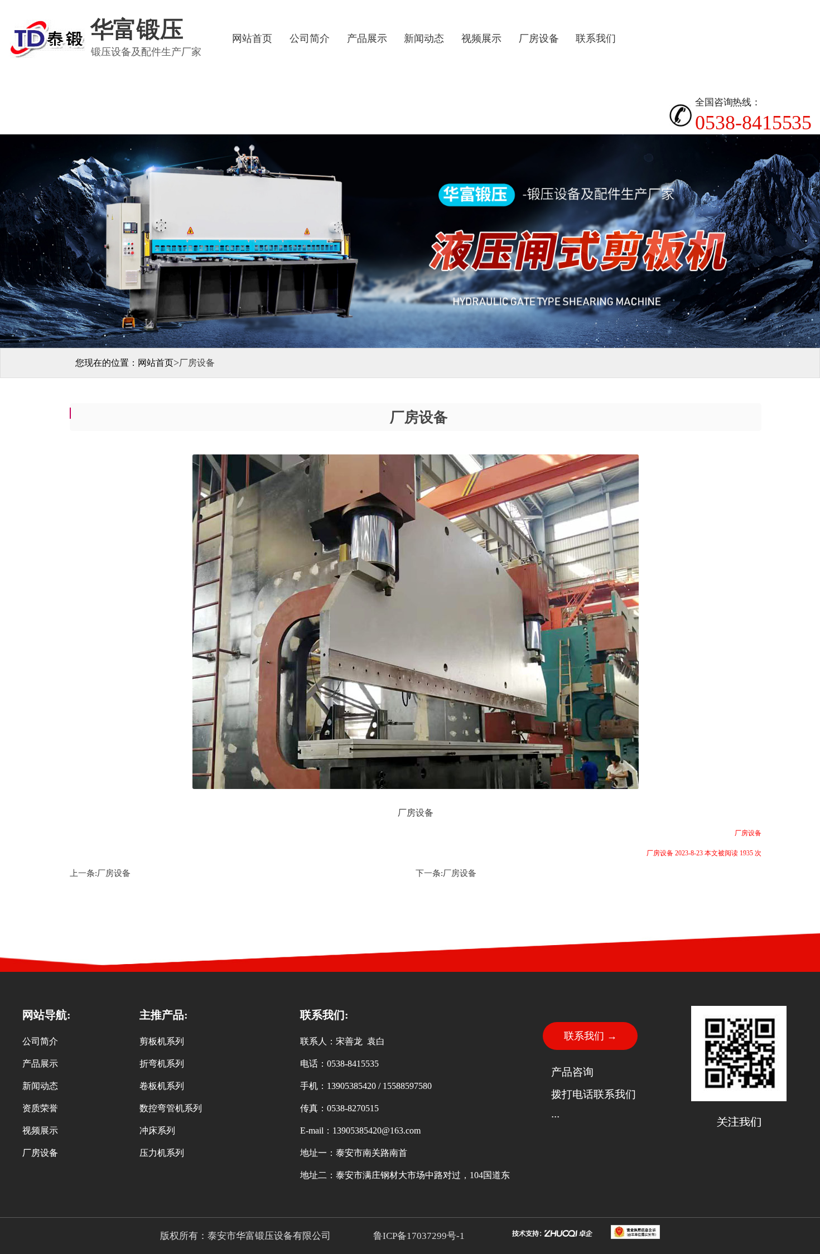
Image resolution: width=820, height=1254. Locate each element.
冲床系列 (157, 1130)
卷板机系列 (161, 1086)
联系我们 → (590, 1036)
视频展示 (481, 38)
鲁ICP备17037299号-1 (418, 1236)
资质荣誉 (40, 1108)
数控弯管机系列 (170, 1108)
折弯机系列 (161, 1063)
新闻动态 (424, 38)
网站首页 (252, 38)
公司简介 (310, 38)
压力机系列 (161, 1153)
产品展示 (367, 38)
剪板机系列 (161, 1041)
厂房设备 (539, 38)
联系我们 (596, 38)
